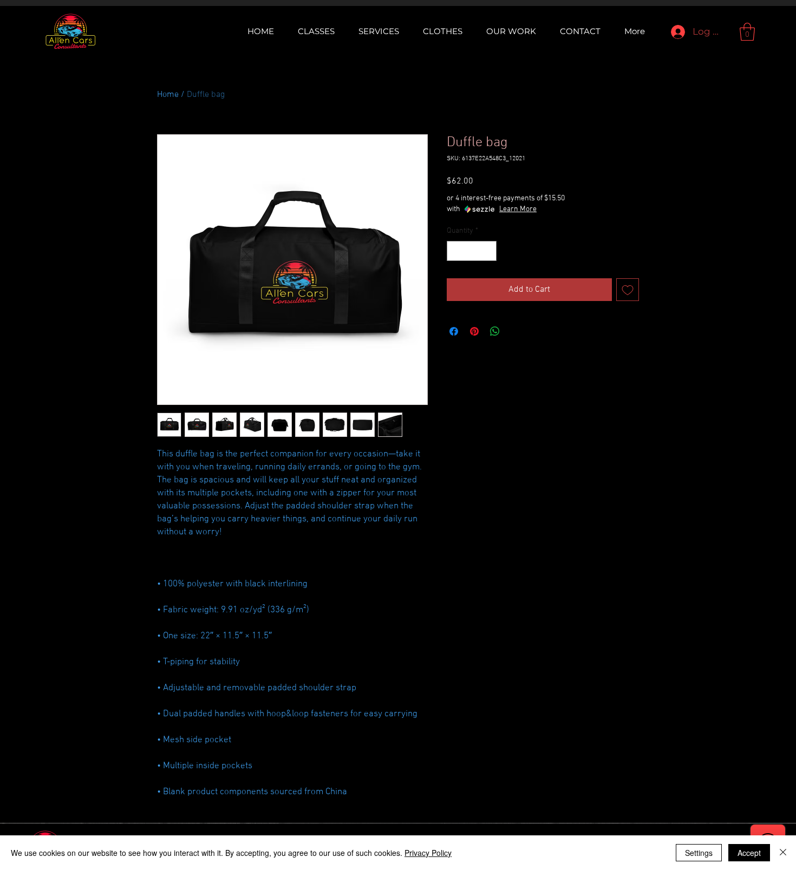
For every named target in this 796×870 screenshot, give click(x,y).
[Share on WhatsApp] (494, 331)
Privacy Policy (428, 852)
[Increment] (488, 250)
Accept (749, 852)
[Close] (783, 852)
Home (168, 94)
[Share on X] (515, 331)
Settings (699, 852)
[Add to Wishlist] (627, 289)
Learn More (518, 209)
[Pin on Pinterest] (474, 331)
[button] (747, 32)
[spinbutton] (471, 250)
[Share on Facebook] (453, 331)
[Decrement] (455, 250)
